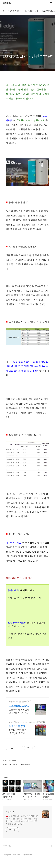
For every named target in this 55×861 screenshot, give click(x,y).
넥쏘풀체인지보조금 (48, 11)
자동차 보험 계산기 (31, 11)
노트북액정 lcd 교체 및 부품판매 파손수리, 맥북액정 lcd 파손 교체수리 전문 (19, 711)
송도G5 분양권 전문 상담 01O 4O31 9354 (19, 726)
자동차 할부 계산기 (14, 11)
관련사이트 (7, 846)
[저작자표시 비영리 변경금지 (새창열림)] (39, 748)
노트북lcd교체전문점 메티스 (18, 705)
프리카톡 (7, 3)
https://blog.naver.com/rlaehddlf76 (25, 722)
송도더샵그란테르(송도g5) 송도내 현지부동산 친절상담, (18, 732)
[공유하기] (16, 748)
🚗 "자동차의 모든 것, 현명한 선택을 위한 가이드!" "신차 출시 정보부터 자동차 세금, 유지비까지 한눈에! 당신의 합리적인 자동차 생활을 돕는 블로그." (22, 820)
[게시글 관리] (20, 748)
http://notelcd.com (17, 701)
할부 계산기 (7, 851)
